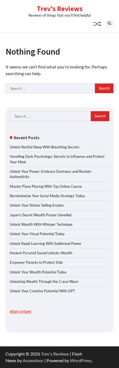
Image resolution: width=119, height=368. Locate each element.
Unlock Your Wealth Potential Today (38, 272)
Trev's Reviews (59, 8)
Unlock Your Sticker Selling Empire (37, 205)
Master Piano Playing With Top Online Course (46, 186)
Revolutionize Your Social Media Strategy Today (47, 196)
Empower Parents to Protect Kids (36, 262)
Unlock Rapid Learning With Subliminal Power (45, 243)
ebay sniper (21, 311)
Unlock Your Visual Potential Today (37, 234)
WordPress (81, 360)
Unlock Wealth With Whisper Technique (41, 224)
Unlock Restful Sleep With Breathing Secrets (44, 147)
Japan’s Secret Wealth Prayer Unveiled (40, 215)
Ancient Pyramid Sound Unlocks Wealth (41, 253)
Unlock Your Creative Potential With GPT (42, 291)
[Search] (109, 24)
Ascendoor (33, 360)
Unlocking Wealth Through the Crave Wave (44, 281)
